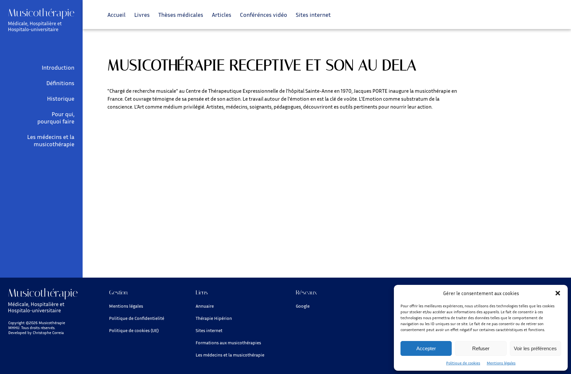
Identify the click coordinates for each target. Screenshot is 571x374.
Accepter (426, 348)
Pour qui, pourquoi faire (55, 117)
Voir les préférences (535, 348)
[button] (557, 293)
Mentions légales (501, 362)
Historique (60, 98)
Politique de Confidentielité (136, 318)
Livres (142, 14)
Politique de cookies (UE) (134, 330)
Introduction (58, 67)
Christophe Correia (48, 332)
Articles (221, 14)
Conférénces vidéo (263, 14)
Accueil (116, 14)
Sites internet (313, 14)
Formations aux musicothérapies (228, 342)
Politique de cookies (463, 362)
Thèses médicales (180, 14)
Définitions (60, 82)
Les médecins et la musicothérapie (50, 140)
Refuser (480, 348)
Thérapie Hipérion (214, 318)
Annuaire (205, 306)
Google (303, 306)
